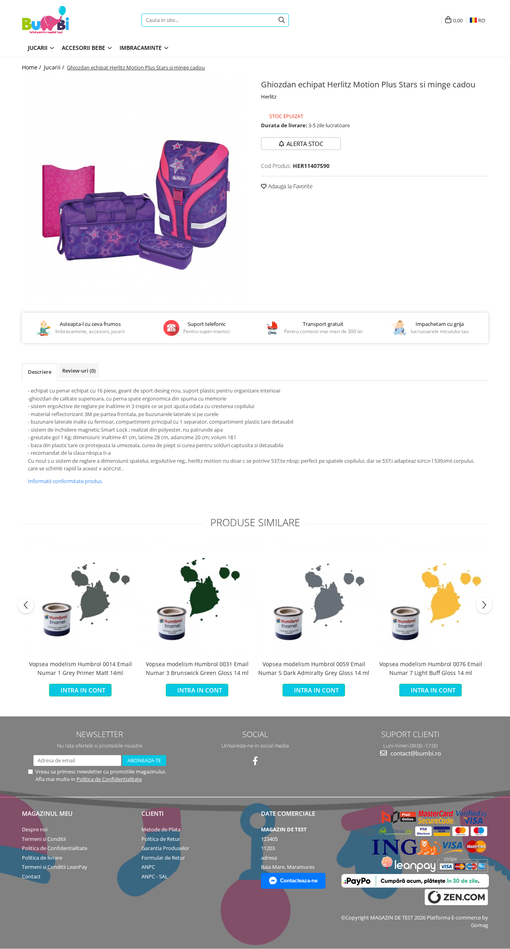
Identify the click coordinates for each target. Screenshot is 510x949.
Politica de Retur (160, 838)
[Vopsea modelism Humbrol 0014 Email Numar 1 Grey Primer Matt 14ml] (80, 599)
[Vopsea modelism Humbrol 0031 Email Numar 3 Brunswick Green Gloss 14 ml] (197, 599)
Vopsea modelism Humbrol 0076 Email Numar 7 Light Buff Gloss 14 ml (430, 668)
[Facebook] (255, 761)
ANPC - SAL (154, 876)
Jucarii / (55, 67)
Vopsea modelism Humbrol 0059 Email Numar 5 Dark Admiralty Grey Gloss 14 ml (313, 668)
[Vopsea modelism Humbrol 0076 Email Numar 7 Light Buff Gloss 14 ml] (430, 599)
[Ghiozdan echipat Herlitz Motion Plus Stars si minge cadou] (135, 189)
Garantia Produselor (165, 848)
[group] (135, 189)
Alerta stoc (304, 144)
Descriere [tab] (39, 371)
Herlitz (269, 96)
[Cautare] (282, 20)
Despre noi (34, 829)
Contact (31, 876)
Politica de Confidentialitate (109, 779)
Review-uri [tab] (79, 370)
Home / (32, 67)
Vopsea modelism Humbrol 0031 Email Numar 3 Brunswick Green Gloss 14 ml (197, 668)
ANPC (148, 866)
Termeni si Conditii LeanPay (54, 866)
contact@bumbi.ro (415, 753)
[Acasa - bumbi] (72, 20)
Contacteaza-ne (299, 881)
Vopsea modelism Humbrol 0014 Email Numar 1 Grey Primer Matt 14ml (80, 668)
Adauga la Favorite (290, 186)
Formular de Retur (163, 857)
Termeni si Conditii (44, 838)
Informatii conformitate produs (65, 481)
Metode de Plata (160, 829)
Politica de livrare (42, 857)
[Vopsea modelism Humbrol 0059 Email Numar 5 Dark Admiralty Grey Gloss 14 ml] (314, 599)
